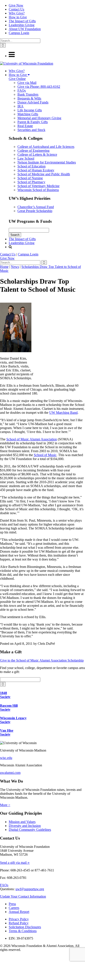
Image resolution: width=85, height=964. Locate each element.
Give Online (17, 79)
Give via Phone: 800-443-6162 (38, 86)
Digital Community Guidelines (30, 829)
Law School (25, 158)
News (15, 267)
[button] (12, 56)
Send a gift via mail (15, 862)
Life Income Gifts (29, 110)
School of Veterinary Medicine (38, 186)
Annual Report (19, 912)
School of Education (31, 166)
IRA (20, 106)
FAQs (21, 90)
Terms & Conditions (23, 931)
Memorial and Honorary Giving (39, 118)
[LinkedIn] (1, 962)
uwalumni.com (10, 772)
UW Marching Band (63, 412)
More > (5, 805)
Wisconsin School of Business (38, 190)
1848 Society (5, 695)
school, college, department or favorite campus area (49, 668)
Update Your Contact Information (23, 896)
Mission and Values (22, 822)
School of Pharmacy (31, 182)
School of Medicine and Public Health (43, 174)
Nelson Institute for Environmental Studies (46, 162)
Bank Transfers (27, 94)
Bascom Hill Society (9, 707)
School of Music (45, 455)
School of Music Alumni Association (31, 439)
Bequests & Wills (29, 98)
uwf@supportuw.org (29, 889)
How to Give (18, 17)
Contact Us (16, 9)
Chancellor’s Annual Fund (35, 207)
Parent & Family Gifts (32, 122)
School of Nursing (30, 178)
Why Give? (17, 13)
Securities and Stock (31, 130)
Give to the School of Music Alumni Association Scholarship (42, 660)
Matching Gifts (27, 114)
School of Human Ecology (35, 170)
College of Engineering (33, 150)
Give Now (16, 5)
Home (4, 267)
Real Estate (25, 126)
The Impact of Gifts (22, 21)
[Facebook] (1, 957)
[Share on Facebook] (1, 300)
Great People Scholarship (34, 211)
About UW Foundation (25, 29)
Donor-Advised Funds (32, 102)
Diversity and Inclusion (25, 826)
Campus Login (19, 33)
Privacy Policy (19, 919)
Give (7, 258)
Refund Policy (19, 923)
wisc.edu (6, 758)
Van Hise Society (6, 732)
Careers (14, 908)
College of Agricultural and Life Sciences (45, 146)
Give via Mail (26, 83)
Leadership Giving (21, 25)
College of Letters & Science (37, 154)
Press (12, 904)
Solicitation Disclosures (25, 927)
